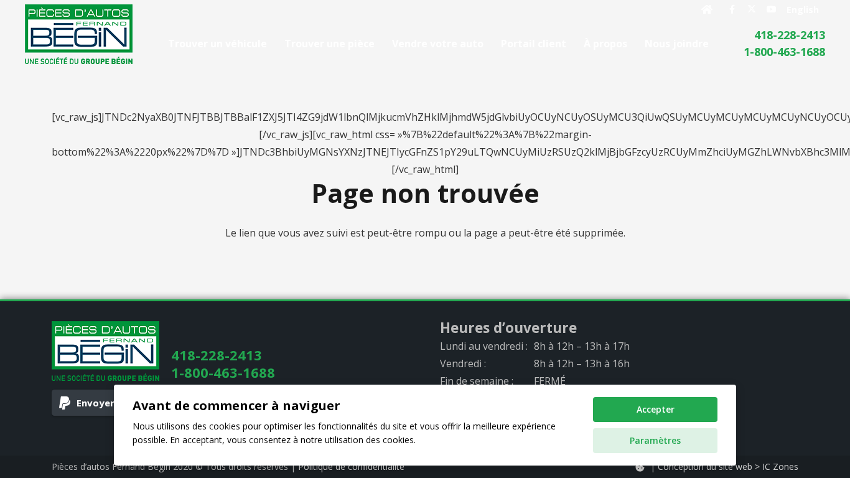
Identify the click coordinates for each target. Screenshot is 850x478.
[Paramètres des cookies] (639, 467)
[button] (718, 43)
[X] (751, 9)
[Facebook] (731, 9)
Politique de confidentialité (351, 466)
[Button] (707, 9)
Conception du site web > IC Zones (728, 466)
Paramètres (655, 440)
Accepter (656, 409)
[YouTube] (771, 9)
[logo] (79, 34)
